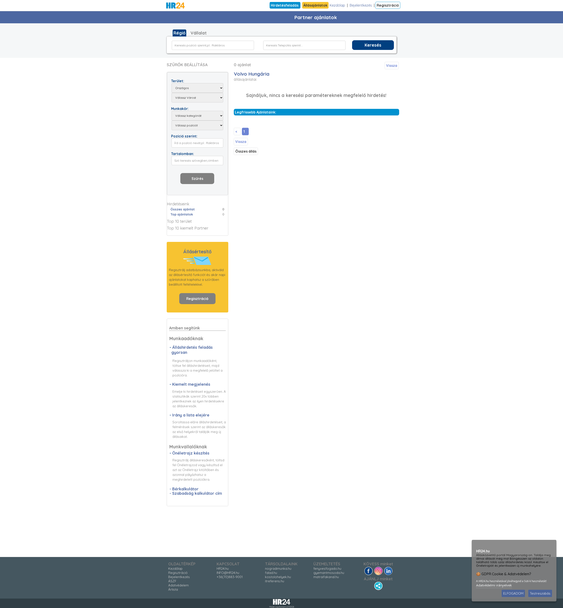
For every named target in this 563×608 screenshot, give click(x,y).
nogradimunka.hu (278, 568)
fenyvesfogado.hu (327, 568)
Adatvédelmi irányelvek (494, 585)
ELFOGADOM (513, 593)
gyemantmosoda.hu (328, 573)
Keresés (373, 45)
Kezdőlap (337, 5)
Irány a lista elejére (190, 415)
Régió (179, 33)
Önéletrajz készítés (190, 453)
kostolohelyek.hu (278, 577)
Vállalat (198, 33)
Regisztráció (388, 5)
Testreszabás (540, 593)
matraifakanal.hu (326, 577)
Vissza (391, 65)
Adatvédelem (178, 585)
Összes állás (245, 151)
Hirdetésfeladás (285, 5)
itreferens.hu (274, 581)
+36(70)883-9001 (230, 577)
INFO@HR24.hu (228, 573)
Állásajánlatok (315, 5)
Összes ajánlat (182, 209)
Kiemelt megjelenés (191, 384)
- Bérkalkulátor (184, 488)
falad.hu (271, 573)
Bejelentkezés (361, 5)
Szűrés (197, 178)
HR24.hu (223, 568)
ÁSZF (172, 581)
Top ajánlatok (181, 214)
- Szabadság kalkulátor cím (196, 493)
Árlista (173, 589)
